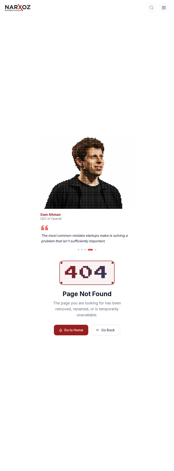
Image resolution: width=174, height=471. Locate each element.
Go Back (108, 330)
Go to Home (73, 330)
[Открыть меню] (164, 8)
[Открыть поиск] (151, 7)
